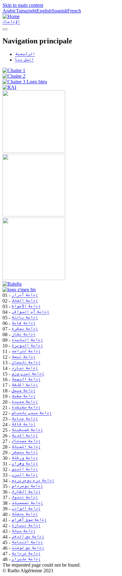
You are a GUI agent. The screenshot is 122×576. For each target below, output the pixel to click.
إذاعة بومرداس (27, 486)
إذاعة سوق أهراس (29, 520)
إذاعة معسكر (25, 452)
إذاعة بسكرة (25, 329)
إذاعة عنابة (25, 418)
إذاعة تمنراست (26, 351)
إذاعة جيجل (23, 390)
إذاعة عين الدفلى (28, 536)
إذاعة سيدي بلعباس (32, 413)
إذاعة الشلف (25, 300)
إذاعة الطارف (26, 492)
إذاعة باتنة (25, 317)
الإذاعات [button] (11, 22)
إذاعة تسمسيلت (27, 503)
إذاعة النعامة (27, 542)
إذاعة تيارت (25, 368)
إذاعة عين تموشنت (28, 548)
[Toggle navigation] (5, 29)
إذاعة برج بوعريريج (33, 480)
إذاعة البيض (25, 469)
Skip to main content (23, 5)
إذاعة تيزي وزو (28, 374)
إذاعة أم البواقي (30, 312)
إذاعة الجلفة (25, 385)
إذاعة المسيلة (26, 447)
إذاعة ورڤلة (25, 458)
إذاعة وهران (25, 463)
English (44, 10)
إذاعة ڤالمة (23, 424)
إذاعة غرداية (26, 553)
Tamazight (26, 10)
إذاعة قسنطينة (27, 430)
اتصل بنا (24, 59)
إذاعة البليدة (27, 340)
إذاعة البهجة (26, 379)
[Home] (11, 16)
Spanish (59, 10)
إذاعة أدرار (25, 295)
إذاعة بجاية (23, 323)
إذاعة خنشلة (25, 514)
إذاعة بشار (23, 334)
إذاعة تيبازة (26, 525)
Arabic (9, 10)
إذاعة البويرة (27, 345)
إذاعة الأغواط (26, 306)
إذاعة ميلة (23, 531)
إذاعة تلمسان (26, 362)
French (74, 10)
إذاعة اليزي (25, 475)
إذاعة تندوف (25, 497)
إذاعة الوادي (26, 508)
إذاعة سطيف (23, 396)
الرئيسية (25, 54)
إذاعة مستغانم (26, 441)
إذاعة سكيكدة (26, 407)
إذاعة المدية (25, 435)
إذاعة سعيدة (25, 402)
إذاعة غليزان (26, 559)
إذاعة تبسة (23, 357)
